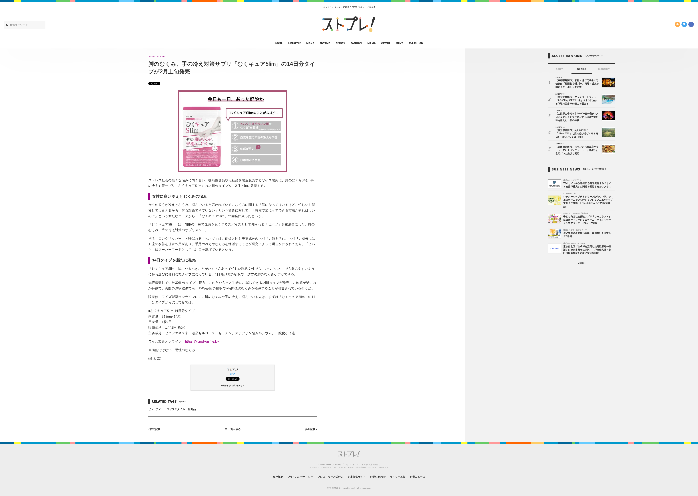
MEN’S (399, 42)
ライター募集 (397, 477)
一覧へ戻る (233, 429)
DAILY (559, 69)
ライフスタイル (176, 409)
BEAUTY (340, 42)
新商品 (192, 409)
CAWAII (385, 42)
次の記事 (310, 429)
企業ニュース (417, 477)
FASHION (356, 42)
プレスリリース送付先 (330, 477)
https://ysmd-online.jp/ (202, 341)
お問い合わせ (377, 477)
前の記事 (155, 429)
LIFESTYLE (294, 42)
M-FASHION (416, 42)
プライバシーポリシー (300, 477)
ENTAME (325, 42)
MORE (581, 263)
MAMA (371, 42)
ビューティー (156, 409)
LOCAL (279, 42)
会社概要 (278, 477)
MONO (310, 42)
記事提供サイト (357, 477)
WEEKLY (581, 69)
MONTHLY (604, 69)
